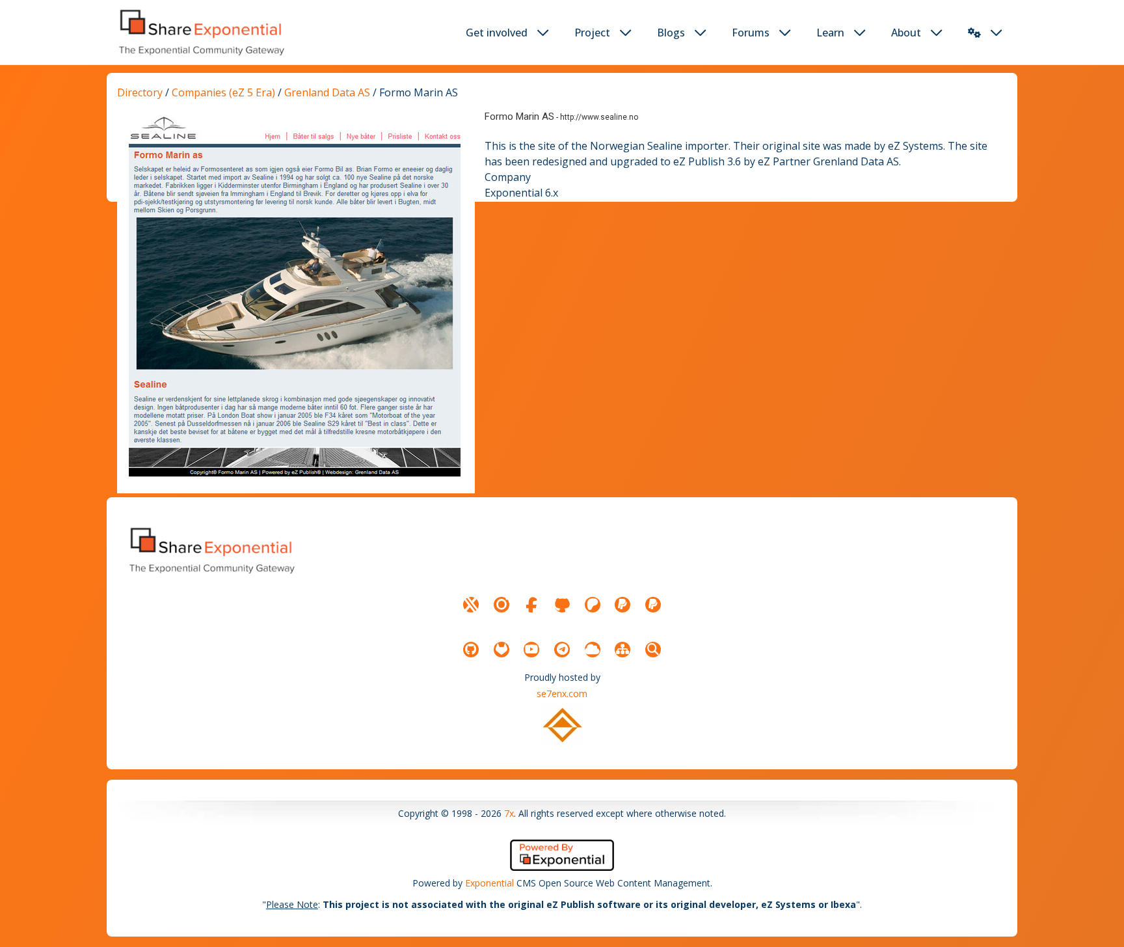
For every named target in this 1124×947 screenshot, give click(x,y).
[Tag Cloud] (592, 649)
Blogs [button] (671, 32)
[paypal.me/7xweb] (622, 604)
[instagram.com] (501, 604)
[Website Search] (653, 649)
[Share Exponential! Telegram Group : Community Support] (562, 649)
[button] (974, 32)
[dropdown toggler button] (543, 32)
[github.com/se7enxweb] (471, 649)
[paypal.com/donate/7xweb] (653, 604)
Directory (140, 92)
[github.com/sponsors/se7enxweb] (562, 604)
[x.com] (471, 604)
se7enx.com (562, 693)
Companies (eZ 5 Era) (223, 92)
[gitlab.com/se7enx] (501, 649)
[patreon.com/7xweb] (592, 604)
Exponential (489, 883)
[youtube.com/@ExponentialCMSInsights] (531, 649)
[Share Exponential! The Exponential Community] (200, 32)
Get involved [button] (497, 32)
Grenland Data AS (327, 92)
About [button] (906, 32)
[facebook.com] (531, 604)
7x (509, 813)
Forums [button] (750, 32)
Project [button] (592, 32)
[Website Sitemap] (622, 649)
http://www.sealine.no (599, 117)
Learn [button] (830, 32)
